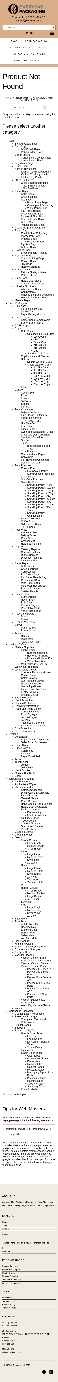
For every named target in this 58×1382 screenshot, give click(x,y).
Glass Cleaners (29, 801)
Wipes (18, 1008)
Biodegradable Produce (34, 252)
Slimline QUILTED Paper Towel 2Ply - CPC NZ (36, 99)
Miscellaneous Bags (32, 213)
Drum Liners (21, 166)
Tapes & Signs (29, 717)
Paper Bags (21, 191)
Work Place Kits (36, 661)
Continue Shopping (16, 1094)
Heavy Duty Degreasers (34, 806)
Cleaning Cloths (24, 832)
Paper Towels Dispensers (35, 739)
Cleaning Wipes (23, 834)
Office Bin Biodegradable (35, 183)
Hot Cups (26, 359)
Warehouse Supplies (11, 1283)
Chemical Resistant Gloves (36, 672)
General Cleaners (31, 798)
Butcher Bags (28, 247)
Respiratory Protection (27, 706)
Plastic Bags (22, 230)
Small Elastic (34, 848)
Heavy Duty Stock (31, 280)
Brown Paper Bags (37, 202)
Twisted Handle (29, 591)
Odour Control (29, 820)
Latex (24, 851)
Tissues (19, 759)
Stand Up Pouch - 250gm (41, 493)
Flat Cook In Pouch (37, 471)
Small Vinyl (33, 913)
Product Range (21, 98)
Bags (14, 41)
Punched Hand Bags (32, 219)
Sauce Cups (34, 420)
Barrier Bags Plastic (32, 322)
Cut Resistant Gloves (32, 680)
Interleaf (25, 753)
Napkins (19, 546)
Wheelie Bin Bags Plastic (35, 297)
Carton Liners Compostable (36, 157)
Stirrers (25, 406)
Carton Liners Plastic (32, 160)
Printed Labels (29, 1089)
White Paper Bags (37, 208)
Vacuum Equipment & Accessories (33, 1001)
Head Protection (24, 700)
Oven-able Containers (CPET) (37, 432)
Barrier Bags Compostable (35, 320)
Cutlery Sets (27, 392)
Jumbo (24, 764)
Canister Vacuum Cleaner (35, 963)
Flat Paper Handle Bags (34, 577)
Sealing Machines (25, 622)
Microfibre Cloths (24, 943)
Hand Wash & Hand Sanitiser (37, 804)
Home (9, 98)
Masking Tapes (35, 1067)
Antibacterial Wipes (25, 784)
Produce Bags (29, 238)
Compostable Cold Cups (40, 334)
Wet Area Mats (29, 938)
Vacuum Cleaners (24, 955)
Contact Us (19, 17)
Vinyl (24, 904)
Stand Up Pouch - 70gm (40, 504)
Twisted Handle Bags (33, 224)
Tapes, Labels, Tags (26, 1030)
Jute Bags (26, 264)
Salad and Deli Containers (35, 434)
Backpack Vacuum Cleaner (36, 960)
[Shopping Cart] (28, 33)
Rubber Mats (28, 932)
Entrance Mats (29, 929)
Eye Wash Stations (37, 655)
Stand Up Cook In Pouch (40, 473)
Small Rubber (34, 890)
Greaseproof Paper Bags (40, 205)
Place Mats (27, 639)
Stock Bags (21, 278)
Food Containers (24, 409)
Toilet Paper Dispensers (34, 742)
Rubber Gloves (29, 888)
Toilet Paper (21, 762)
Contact (5, 1234)
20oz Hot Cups (41, 384)
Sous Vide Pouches (32, 479)
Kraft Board (27, 426)
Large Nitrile (34, 868)
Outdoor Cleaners (31, 823)
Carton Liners (22, 155)
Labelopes (27, 1050)
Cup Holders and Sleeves (35, 356)
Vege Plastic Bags (31, 611)
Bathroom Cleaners (31, 790)
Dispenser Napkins (31, 557)
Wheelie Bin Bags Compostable (31, 290)
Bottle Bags (27, 194)
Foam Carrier (34, 1039)
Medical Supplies (24, 647)
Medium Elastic (35, 846)
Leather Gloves (29, 692)
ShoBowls (26, 440)
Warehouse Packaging (29, 61)
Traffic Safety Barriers (33, 722)
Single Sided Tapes (32, 1053)
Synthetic (26, 902)
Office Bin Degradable (33, 185)
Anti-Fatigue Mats (30, 924)
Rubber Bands (23, 1025)
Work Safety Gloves (26, 669)
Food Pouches (23, 465)
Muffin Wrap (27, 311)
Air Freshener (22, 781)
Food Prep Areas (36, 815)
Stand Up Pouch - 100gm (41, 487)
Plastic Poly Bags (30, 236)
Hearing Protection (25, 703)
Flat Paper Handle (31, 211)
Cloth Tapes (33, 1055)
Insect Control (22, 941)
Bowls (24, 616)
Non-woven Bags (30, 266)
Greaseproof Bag (30, 580)
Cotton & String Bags (32, 258)
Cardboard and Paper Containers (33, 455)
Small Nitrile (34, 874)
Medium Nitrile (35, 871)
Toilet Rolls (27, 767)
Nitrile (24, 865)
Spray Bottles (22, 952)
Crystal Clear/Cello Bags (34, 233)
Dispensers (21, 736)
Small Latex (33, 860)
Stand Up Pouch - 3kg (39, 496)
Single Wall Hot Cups (39, 364)
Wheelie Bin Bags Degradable (37, 294)
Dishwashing (34, 812)
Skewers (26, 401)
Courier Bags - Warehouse (29, 1013)
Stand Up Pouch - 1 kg (39, 485)
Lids (35, 350)
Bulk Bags (20, 146)
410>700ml (39, 348)
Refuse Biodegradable (33, 272)
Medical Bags (22, 300)
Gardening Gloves (31, 686)
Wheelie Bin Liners (25, 286)
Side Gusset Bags (31, 524)
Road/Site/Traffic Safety (28, 708)
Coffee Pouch (28, 521)
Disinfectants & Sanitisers (35, 792)
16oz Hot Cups (41, 381)
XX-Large (32, 879)
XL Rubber (33, 899)
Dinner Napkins (29, 555)
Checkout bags (29, 197)
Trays (24, 443)
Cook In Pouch (29, 468)
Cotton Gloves (29, 678)
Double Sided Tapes (32, 1033)
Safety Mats (27, 935)
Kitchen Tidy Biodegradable (36, 171)
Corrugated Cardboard (33, 1019)
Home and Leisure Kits (39, 658)
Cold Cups (27, 331)
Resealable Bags (30, 608)
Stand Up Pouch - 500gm (41, 499)
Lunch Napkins (29, 560)
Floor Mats (20, 921)
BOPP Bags (21, 325)
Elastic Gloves (29, 840)
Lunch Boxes (28, 429)
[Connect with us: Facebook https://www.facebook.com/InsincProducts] (44, 1372)
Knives (25, 398)
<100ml (37, 339)
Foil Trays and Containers (35, 459)
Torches (25, 720)
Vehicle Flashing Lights (34, 725)
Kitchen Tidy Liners (25, 169)
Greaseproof (28, 541)
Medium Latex (35, 857)
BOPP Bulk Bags (30, 149)
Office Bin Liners (24, 180)
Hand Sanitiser (23, 770)
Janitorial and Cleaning (29, 54)
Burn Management (37, 653)
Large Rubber (34, 896)
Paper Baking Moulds (33, 314)
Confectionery (28, 571)
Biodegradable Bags (26, 143)
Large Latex (33, 854)
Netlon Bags (28, 599)
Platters (31, 451)
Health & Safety (20, 48)
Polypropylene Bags (32, 152)
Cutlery (19, 390)
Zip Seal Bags (29, 244)
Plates (24, 619)
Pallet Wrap (27, 1022)
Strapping (20, 1027)
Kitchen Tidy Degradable (34, 174)
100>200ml (39, 336)
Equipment (21, 918)
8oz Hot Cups (40, 373)
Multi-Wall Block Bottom (34, 216)
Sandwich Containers (33, 437)
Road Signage (29, 714)
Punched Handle (30, 588)
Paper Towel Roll (30, 756)
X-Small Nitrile (35, 882)
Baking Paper (28, 535)
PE (22, 885)
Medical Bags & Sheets (34, 664)
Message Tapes (36, 1069)
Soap (18, 776)
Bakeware (20, 306)
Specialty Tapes (36, 1083)
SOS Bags (27, 222)
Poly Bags (26, 602)
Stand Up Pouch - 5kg (39, 501)
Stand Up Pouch (30, 482)
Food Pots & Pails (31, 418)
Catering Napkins (30, 549)
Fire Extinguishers (25, 731)
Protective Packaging (26, 1016)
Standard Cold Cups (38, 353)
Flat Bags (26, 199)
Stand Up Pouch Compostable (36, 514)
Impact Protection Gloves (34, 689)
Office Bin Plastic (30, 188)
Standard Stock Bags (32, 283)
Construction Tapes (37, 1058)
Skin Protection (23, 728)
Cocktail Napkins (30, 552)
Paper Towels (22, 748)
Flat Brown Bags (30, 574)
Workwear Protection (26, 667)
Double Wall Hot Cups (39, 362)
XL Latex (32, 862)
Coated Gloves (29, 675)
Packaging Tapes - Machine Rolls (37, 1079)
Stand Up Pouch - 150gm (41, 490)
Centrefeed (27, 750)
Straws (18, 625)
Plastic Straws (29, 630)
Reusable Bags (23, 255)
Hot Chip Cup (28, 423)
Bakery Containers (31, 412)
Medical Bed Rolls (25, 773)
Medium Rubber (36, 893)
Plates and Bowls (24, 613)
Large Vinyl (33, 907)
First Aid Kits (28, 650)
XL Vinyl (31, 915)
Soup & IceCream (31, 462)
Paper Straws (28, 627)
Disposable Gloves (31, 683)
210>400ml (39, 345)
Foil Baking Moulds (31, 308)
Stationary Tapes (36, 1086)
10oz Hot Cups (41, 376)
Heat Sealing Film (31, 543)
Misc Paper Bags (30, 583)
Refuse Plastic (29, 275)
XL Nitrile (32, 876)
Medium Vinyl (34, 910)
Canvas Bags (28, 261)
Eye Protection (23, 697)
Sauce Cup (39, 342)
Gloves (19, 837)
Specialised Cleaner (32, 826)
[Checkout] (31, 33)
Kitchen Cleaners (30, 809)
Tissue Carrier (35, 1047)
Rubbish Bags (22, 269)
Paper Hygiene (23, 745)
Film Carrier (33, 1036)
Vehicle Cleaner (30, 829)
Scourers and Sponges (27, 949)
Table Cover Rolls (31, 641)
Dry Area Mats (29, 927)
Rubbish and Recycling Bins (30, 946)
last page (33, 1145)
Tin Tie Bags (28, 527)
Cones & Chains (30, 711)
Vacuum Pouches (30, 518)
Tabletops (20, 633)
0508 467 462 (36, 17)
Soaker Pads (28, 476)
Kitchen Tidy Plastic (32, 177)
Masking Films (35, 1064)
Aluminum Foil (29, 532)
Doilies (25, 636)
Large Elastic (34, 843)
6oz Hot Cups (40, 370)
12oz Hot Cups (41, 378)
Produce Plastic (36, 241)
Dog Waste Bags (24, 163)
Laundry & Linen (30, 818)
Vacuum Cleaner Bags (33, 957)
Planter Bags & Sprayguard (30, 227)
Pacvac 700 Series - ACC (41, 969)
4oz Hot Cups (40, 367)
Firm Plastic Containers (34, 415)
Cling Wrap (27, 538)
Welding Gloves (30, 694)
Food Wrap (21, 529)
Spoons (25, 404)
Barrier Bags (22, 317)
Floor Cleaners (29, 795)
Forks (24, 395)
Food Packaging (36, 41)
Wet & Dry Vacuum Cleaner (36, 1005)
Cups (18, 328)
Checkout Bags (29, 569)
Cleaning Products (25, 787)
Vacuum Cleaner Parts (33, 966)
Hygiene (44, 48)
